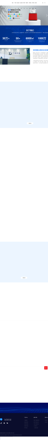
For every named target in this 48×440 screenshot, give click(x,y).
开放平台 (24, 4)
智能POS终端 (39, 95)
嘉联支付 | (4, 432)
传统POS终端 (30, 95)
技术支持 (36, 4)
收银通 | (9, 432)
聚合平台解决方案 (36, 422)
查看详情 (4, 84)
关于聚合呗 (33, 4)
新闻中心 (27, 4)
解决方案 (18, 4)
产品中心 (15, 4)
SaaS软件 (21, 4)
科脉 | (12, 432)
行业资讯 (46, 422)
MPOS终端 (25, 427)
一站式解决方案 (36, 427)
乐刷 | (7, 432)
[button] (1, 285)
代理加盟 (30, 4)
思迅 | (13, 432)
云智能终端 (12, 95)
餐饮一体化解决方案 (36, 420)
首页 (12, 2)
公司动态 (46, 420)
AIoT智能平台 (35, 425)
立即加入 (24, 411)
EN (42, 2)
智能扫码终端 (21, 95)
